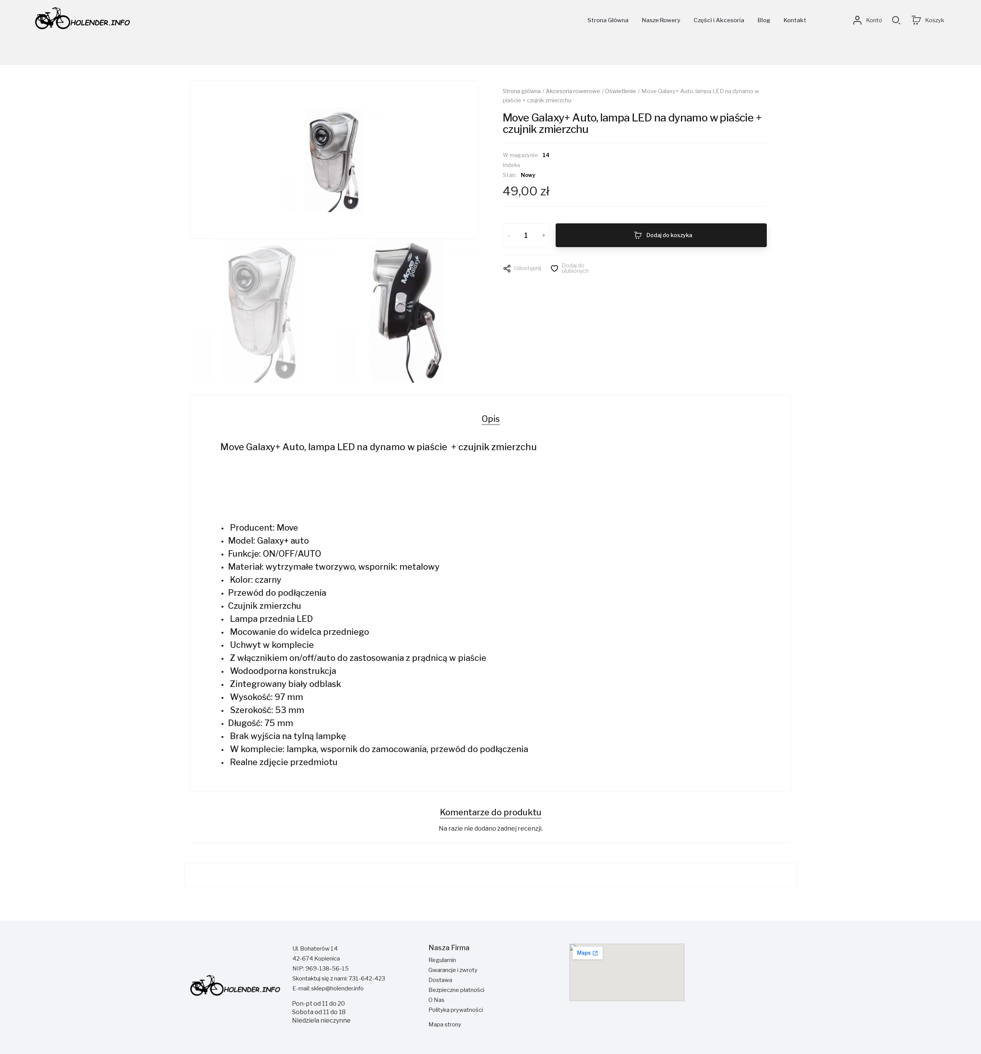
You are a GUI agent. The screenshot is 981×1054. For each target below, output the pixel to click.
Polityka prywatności (455, 1009)
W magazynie (520, 155)
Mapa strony (444, 1024)
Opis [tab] (491, 419)
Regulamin (442, 960)
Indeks (511, 165)
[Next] (456, 159)
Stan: (509, 175)
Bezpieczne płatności (456, 990)
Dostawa (440, 980)
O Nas (436, 1000)
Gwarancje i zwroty (452, 970)
